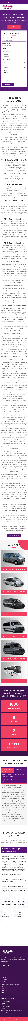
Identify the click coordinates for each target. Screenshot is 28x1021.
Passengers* (5, 54)
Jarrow (17, 911)
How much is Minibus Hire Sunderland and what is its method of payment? (13, 891)
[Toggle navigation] (26, 7)
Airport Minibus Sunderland (8, 971)
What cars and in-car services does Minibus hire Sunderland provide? (11, 875)
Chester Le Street (6, 911)
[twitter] (12, 1018)
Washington (19, 916)
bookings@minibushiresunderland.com (18, 2)
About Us (4, 977)
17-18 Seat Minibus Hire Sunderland (10, 992)
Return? (5, 70)
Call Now (14, 26)
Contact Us (4, 979)
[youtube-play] (18, 1018)
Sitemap (4, 981)
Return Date (5, 72)
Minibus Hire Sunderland (8, 415)
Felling (3, 912)
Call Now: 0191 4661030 (14, 535)
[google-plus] (15, 1018)
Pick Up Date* (6, 59)
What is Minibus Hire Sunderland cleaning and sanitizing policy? (13, 880)
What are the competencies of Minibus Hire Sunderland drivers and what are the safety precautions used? (13, 850)
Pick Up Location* (7, 37)
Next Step (7, 84)
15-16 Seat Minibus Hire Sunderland (10, 990)
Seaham (4, 914)
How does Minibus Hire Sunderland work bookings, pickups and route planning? (13, 885)
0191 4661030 (24, 1)
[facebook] (10, 1018)
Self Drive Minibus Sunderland (9, 973)
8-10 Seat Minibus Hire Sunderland (10, 984)
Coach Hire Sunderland (7, 995)
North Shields (19, 912)
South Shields (5, 916)
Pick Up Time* (6, 65)
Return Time (5, 78)
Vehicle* (4, 48)
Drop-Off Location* (7, 43)
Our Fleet (4, 975)
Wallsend (18, 914)
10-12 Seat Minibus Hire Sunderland (10, 986)
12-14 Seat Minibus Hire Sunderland (10, 988)
